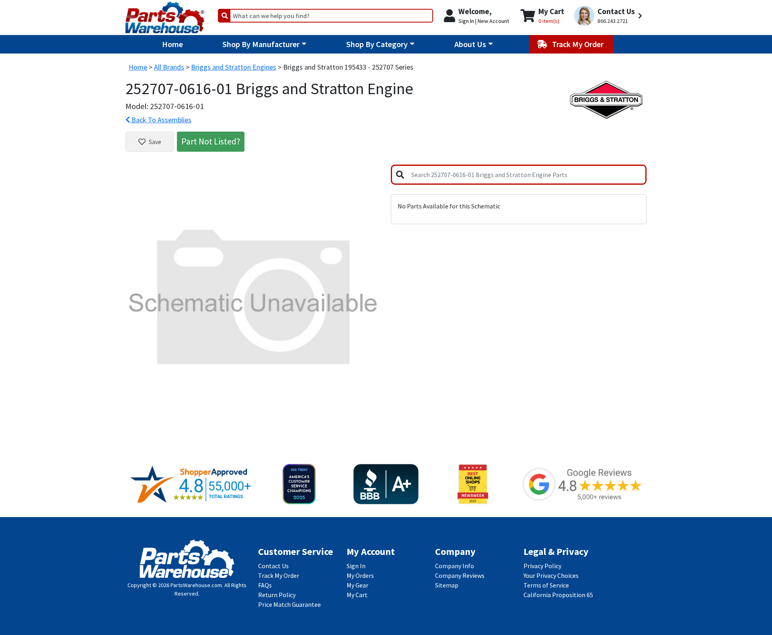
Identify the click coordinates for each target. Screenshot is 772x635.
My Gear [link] (357, 585)
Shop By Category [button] (377, 44)
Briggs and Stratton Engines (233, 67)
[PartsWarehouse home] (164, 15)
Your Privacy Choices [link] (551, 575)
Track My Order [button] (578, 44)
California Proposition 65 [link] (558, 595)
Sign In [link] (356, 566)
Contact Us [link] (273, 566)
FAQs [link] (265, 585)
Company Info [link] (454, 566)
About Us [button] (470, 44)
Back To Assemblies (160, 119)
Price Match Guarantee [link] (289, 604)
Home (172, 44)
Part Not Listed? (210, 141)
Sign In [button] (466, 21)
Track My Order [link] (278, 575)
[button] (609, 16)
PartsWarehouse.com (196, 585)
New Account (493, 21)
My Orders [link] (360, 575)
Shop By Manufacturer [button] (261, 44)
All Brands (169, 67)
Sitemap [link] (446, 585)
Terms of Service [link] (546, 585)
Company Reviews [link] (460, 575)
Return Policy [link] (277, 595)
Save (155, 142)
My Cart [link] (357, 595)
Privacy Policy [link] (542, 566)
